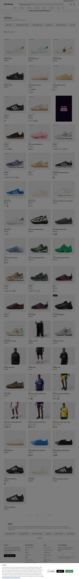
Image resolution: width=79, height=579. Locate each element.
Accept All (69, 571)
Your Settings (51, 571)
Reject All (60, 571)
